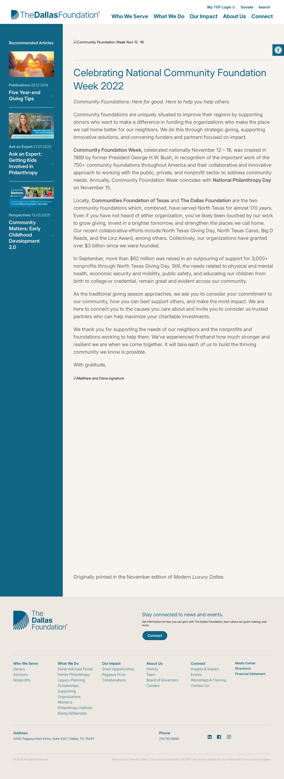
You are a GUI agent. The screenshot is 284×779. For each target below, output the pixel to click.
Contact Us (200, 685)
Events (196, 674)
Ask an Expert (30, 146)
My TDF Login (219, 7)
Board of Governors (162, 680)
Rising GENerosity (72, 713)
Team (151, 674)
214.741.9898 (169, 738)
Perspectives (29, 215)
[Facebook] (219, 737)
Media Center (245, 663)
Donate (247, 7)
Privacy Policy (139, 759)
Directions (243, 668)
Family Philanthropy (74, 674)
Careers (153, 685)
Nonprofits (21, 680)
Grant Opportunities (118, 669)
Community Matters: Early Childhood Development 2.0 (24, 234)
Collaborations (114, 680)
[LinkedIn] (210, 737)
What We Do (169, 16)
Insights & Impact (205, 669)
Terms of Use (119, 759)
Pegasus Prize (113, 674)
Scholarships (68, 685)
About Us (234, 16)
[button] (278, 50)
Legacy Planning (71, 680)
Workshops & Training (208, 680)
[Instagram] (229, 737)
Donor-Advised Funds (75, 669)
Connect (262, 16)
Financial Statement (250, 674)
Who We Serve (129, 16)
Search (264, 7)
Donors (19, 669)
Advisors (20, 674)
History (152, 669)
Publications (28, 85)
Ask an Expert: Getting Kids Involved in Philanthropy (25, 163)
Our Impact (204, 16)
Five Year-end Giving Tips (24, 95)
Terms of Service (252, 759)
